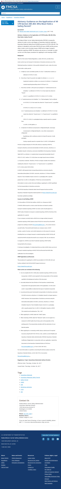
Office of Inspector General (52, 472)
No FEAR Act (48, 469)
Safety (2, 462)
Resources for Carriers (33, 460)
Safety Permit (24, 380)
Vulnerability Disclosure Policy (52, 476)
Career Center (31, 458)
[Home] (17, 8)
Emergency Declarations (18, 462)
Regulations (9, 17)
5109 (22, 389)
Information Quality (50, 467)
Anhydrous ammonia (26, 387)
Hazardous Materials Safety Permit (30, 377)
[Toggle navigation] (58, 6)
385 (22, 392)
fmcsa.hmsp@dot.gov (38, 224)
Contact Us (31, 467)
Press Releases (16, 460)
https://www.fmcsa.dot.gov (49, 192)
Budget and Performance (51, 460)
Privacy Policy (48, 474)
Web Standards (48, 483)
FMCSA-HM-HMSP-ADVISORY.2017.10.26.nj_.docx (33, 31)
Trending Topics (32, 469)
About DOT (48, 458)
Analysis (3, 465)
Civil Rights (47, 462)
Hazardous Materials (19, 17)
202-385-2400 (28, 414)
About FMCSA (4, 458)
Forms (29, 465)
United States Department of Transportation (13, 3)
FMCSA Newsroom (17, 458)
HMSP (22, 382)
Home (3, 17)
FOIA (46, 465)
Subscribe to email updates (50, 435)
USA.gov (47, 479)
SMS (22, 384)
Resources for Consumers (34, 462)
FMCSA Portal (4, 467)
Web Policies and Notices (51, 481)
